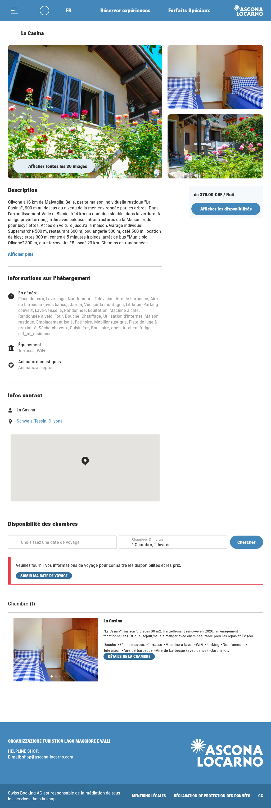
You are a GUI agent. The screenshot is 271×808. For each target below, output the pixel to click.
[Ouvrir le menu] (14, 10)
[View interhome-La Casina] (85, 111)
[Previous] (12, 33)
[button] (52, 676)
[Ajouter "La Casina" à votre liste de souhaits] (257, 33)
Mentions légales (149, 795)
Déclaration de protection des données (212, 795)
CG (260, 795)
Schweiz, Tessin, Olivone (40, 420)
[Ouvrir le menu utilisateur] (47, 10)
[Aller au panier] (27, 10)
